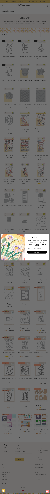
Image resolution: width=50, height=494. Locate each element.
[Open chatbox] (47, 491)
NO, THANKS (37, 256)
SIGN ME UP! (37, 252)
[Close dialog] (47, 235)
